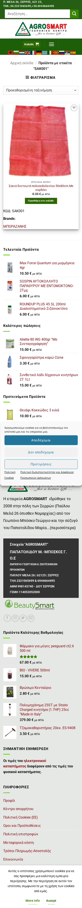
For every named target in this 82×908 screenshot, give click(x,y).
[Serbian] (67, 52)
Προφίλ (9, 801)
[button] (31, 44)
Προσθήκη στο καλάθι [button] (41, 200)
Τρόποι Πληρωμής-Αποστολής (27, 851)
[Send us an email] (31, 618)
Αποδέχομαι (41, 440)
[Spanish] (73, 52)
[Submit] (74, 14)
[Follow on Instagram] (15, 618)
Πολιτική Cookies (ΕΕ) (20, 817)
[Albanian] (11, 52)
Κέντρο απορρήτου (18, 809)
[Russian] (62, 52)
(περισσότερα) (63, 528)
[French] (33, 52)
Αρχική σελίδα (21, 63)
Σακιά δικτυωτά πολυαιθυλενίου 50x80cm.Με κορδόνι (41, 188)
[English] (28, 52)
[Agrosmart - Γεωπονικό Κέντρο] (41, 29)
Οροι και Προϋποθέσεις (22, 826)
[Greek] (45, 52)
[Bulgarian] (16, 52)
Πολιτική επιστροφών (20, 834)
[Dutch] (22, 52)
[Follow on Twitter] (23, 618)
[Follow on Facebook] (7, 618)
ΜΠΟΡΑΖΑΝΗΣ (14, 226)
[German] (39, 52)
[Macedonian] (56, 52)
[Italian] (50, 52)
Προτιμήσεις (41, 464)
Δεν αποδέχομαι (41, 452)
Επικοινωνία (13, 859)
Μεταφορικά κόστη (18, 843)
